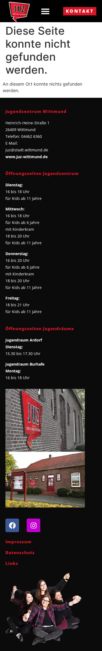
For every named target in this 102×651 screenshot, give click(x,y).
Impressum (18, 541)
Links (11, 563)
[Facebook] (12, 525)
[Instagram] (33, 525)
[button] (45, 11)
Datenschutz (20, 552)
